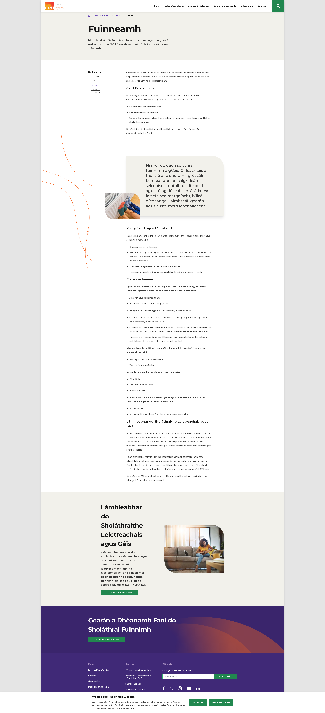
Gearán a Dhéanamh (225, 6)
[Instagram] (180, 688)
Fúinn (157, 6)
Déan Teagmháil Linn (98, 687)
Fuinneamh (95, 85)
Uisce (93, 81)
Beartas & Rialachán (198, 6)
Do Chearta (115, 15)
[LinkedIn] (198, 688)
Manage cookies (221, 702)
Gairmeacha (94, 681)
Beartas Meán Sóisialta (99, 670)
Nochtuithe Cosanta (135, 689)
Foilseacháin (247, 6)
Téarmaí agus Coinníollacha (138, 670)
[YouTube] (189, 688)
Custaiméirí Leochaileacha (97, 91)
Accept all (198, 702)
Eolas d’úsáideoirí (174, 6)
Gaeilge (262, 6)
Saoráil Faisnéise (133, 684)
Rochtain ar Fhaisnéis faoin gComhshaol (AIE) (138, 676)
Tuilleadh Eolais (117, 592)
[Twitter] (171, 688)
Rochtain (92, 675)
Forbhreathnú (96, 76)
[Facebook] (163, 688)
